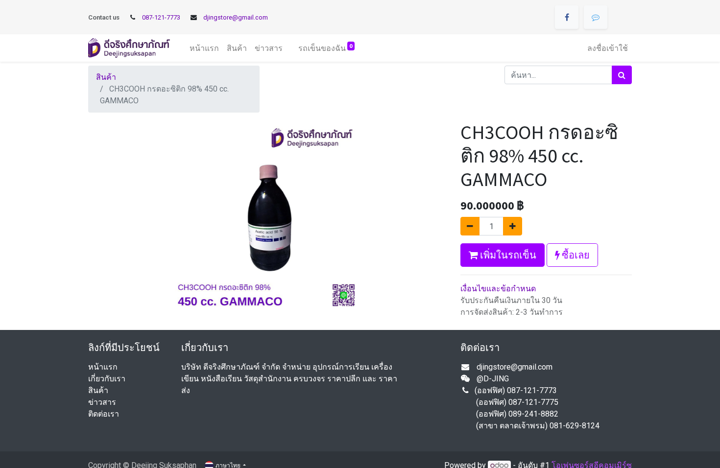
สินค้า (106, 77)
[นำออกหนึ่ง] (470, 226)
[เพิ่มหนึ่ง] (512, 226)
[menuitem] (204, 48)
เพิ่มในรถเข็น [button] (507, 255)
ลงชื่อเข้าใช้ (607, 48)
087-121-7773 (161, 17)
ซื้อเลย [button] (575, 255)
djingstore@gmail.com (235, 17)
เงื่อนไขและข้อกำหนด (498, 288)
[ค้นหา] (622, 75)
